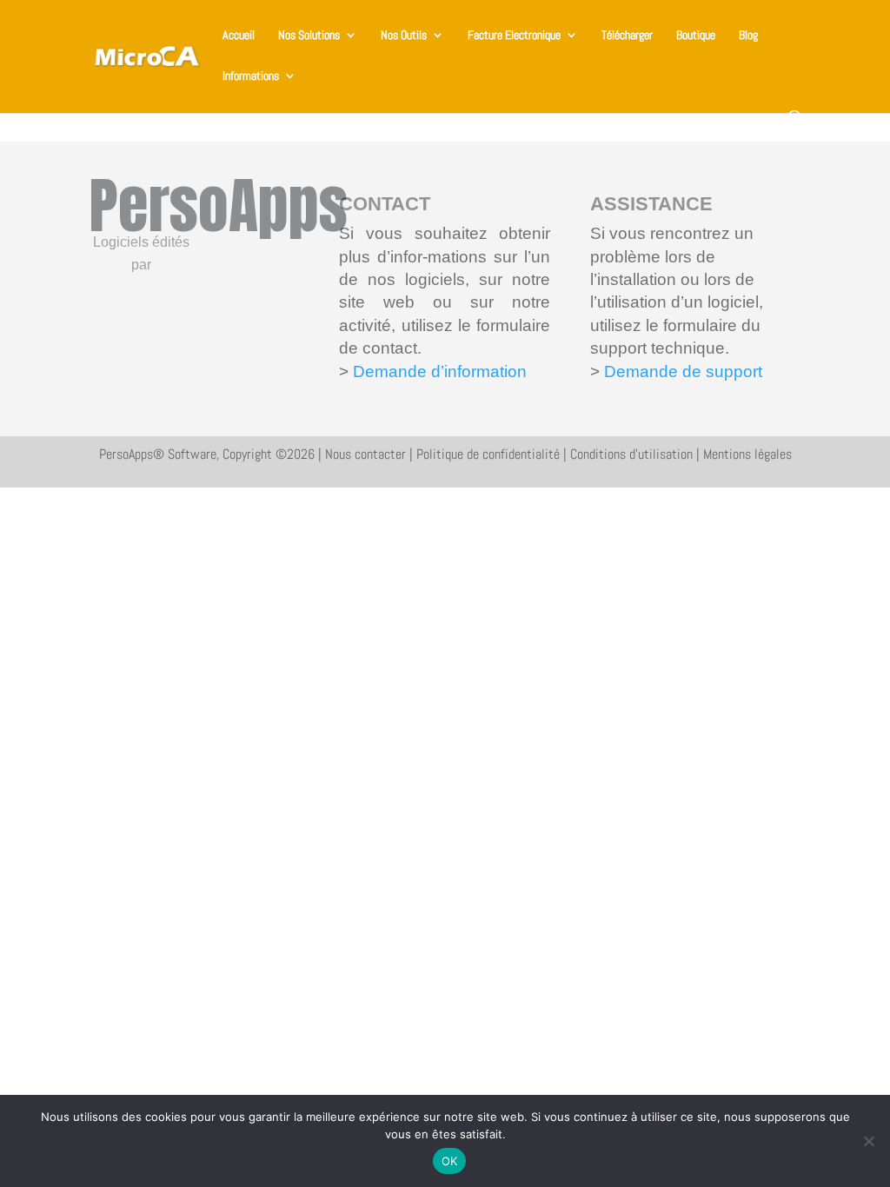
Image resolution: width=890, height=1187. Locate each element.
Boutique (695, 36)
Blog (748, 36)
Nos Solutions (309, 36)
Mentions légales (747, 454)
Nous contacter (365, 454)
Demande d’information (440, 371)
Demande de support (681, 371)
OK (450, 1161)
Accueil (238, 36)
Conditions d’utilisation (631, 454)
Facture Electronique (514, 36)
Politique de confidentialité (488, 454)
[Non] (868, 1141)
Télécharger (627, 36)
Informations (250, 76)
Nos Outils (404, 36)
